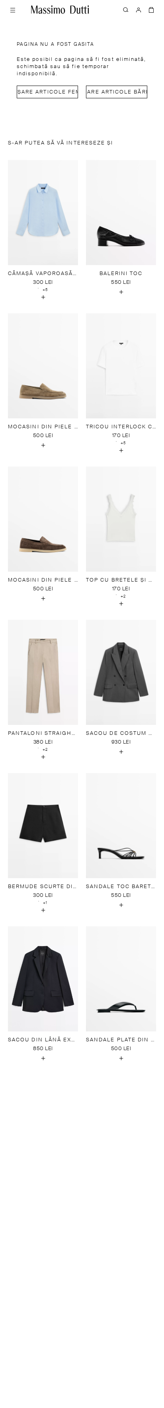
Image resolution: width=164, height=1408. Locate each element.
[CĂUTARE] (126, 9)
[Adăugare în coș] (43, 297)
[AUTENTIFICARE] (138, 9)
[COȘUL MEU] (151, 9)
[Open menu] (13, 9)
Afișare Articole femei (47, 92)
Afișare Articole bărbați (116, 92)
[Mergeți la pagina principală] (60, 9)
